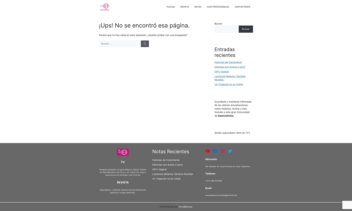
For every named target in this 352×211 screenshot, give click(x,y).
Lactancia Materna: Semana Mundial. (172, 174)
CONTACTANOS (242, 6)
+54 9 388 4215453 (213, 181)
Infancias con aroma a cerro (230, 67)
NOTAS (197, 6)
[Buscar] (145, 43)
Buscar (218, 23)
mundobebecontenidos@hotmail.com (221, 195)
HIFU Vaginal (222, 71)
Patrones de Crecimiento (228, 62)
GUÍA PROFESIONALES (218, 6)
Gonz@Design (186, 206)
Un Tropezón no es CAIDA (229, 84)
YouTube (170, 6)
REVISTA (184, 6)
